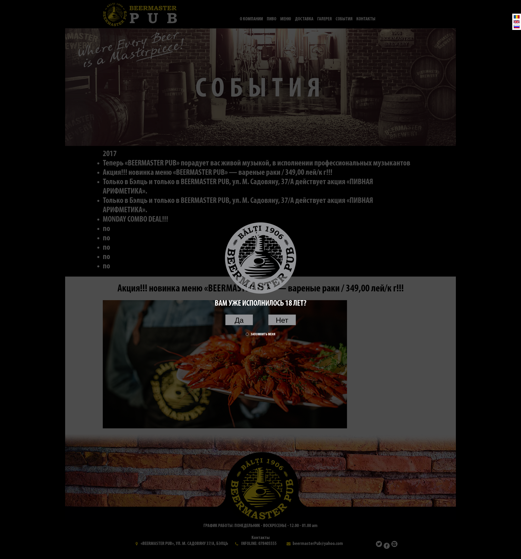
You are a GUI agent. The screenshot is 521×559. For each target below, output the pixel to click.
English (517, 21)
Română (517, 17)
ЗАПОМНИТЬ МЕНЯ (263, 334)
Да (239, 320)
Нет (282, 320)
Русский (517, 26)
